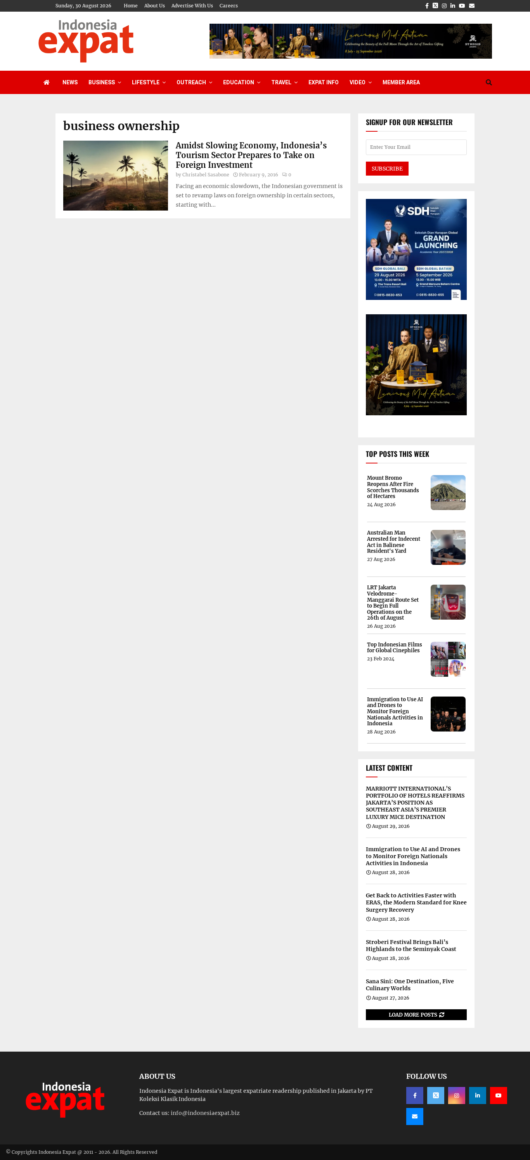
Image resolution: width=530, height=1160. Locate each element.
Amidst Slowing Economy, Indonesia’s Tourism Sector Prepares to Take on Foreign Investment (251, 155)
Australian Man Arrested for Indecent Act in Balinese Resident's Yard (393, 542)
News (70, 82)
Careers (229, 6)
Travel (281, 82)
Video (357, 82)
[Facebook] (414, 1095)
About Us (154, 6)
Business (101, 82)
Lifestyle (145, 82)
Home (131, 6)
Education (238, 82)
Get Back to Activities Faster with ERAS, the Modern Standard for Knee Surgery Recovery (416, 902)
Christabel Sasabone (205, 175)
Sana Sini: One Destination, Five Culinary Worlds (410, 985)
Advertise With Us (192, 6)
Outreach (191, 82)
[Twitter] (435, 1095)
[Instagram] (456, 1095)
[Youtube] (498, 1095)
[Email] (414, 1116)
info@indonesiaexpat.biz (205, 1112)
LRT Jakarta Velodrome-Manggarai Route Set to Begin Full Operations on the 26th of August (393, 603)
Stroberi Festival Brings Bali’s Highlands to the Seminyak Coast (411, 946)
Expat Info (323, 82)
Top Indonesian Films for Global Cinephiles (394, 648)
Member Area (401, 82)
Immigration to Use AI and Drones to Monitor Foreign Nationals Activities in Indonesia (395, 712)
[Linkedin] (477, 1095)
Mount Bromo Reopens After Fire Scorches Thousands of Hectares (393, 487)
